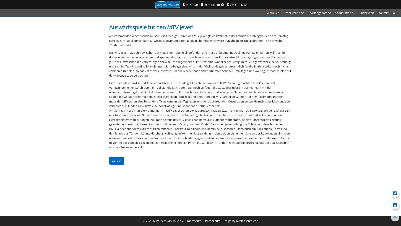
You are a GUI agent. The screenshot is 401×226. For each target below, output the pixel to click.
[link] (394, 13)
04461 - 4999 (238, 4)
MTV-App (191, 4)
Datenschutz (212, 221)
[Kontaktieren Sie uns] (220, 4)
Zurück (116, 160)
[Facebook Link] (395, 193)
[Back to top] (395, 217)
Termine (209, 4)
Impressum (193, 221)
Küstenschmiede (247, 221)
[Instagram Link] (395, 205)
